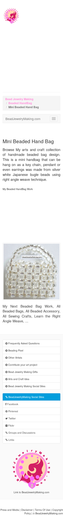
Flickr (11, 425)
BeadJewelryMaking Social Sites (26, 397)
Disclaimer (27, 510)
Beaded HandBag (20, 103)
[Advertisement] (31, 59)
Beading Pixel (15, 350)
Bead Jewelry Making (19, 99)
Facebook (12, 404)
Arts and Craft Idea (18, 379)
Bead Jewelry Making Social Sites (26, 386)
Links (11, 440)
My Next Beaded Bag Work (28, 306)
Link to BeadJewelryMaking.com (31, 492)
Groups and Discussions (21, 432)
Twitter (12, 418)
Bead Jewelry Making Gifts (23, 372)
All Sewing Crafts (17, 316)
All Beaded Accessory (42, 310)
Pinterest (13, 411)
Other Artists (15, 357)
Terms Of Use (42, 510)
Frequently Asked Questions (24, 343)
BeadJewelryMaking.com (22, 118)
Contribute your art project (22, 364)
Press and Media (9, 510)
